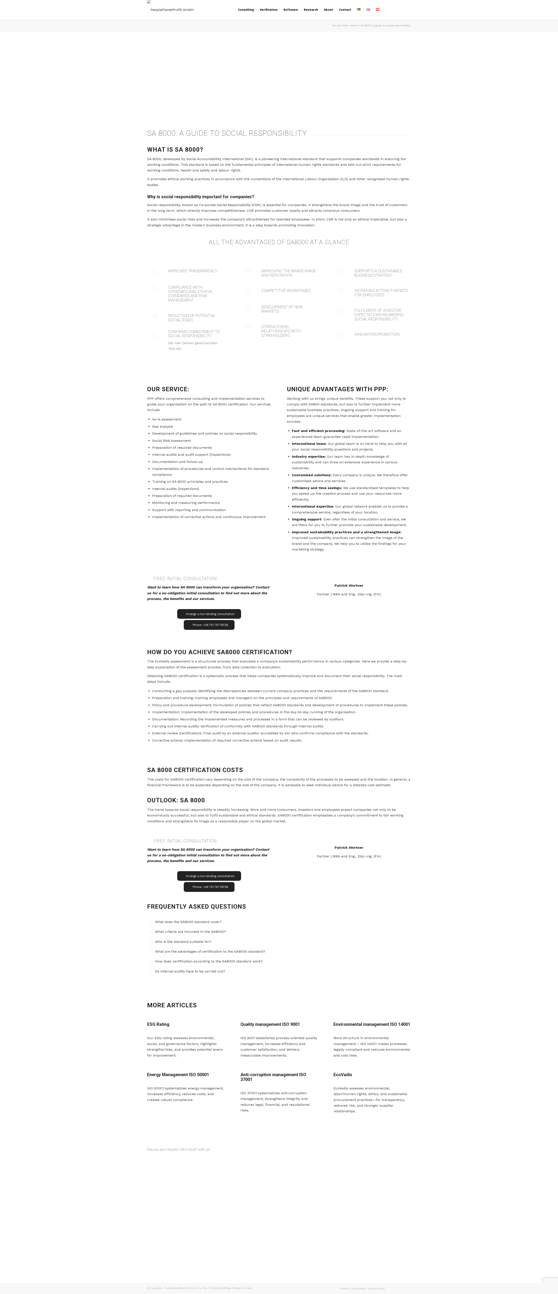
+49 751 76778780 (316, 1187)
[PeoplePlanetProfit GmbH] (170, 10)
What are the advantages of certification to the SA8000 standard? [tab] (210, 951)
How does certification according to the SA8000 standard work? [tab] (209, 961)
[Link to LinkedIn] (401, 9)
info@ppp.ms (298, 1181)
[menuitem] (246, 10)
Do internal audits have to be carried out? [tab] (190, 971)
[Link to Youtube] (407, 9)
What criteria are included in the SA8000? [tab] (190, 932)
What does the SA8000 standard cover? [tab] (188, 922)
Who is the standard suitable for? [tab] (183, 942)
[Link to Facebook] (394, 9)
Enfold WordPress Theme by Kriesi (230, 1288)
